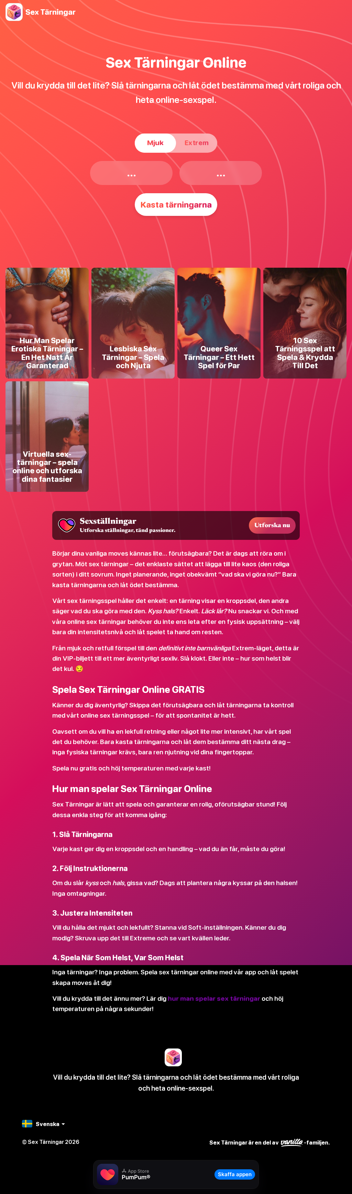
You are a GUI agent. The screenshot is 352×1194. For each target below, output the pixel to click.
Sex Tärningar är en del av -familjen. (269, 1142)
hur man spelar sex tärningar (214, 998)
